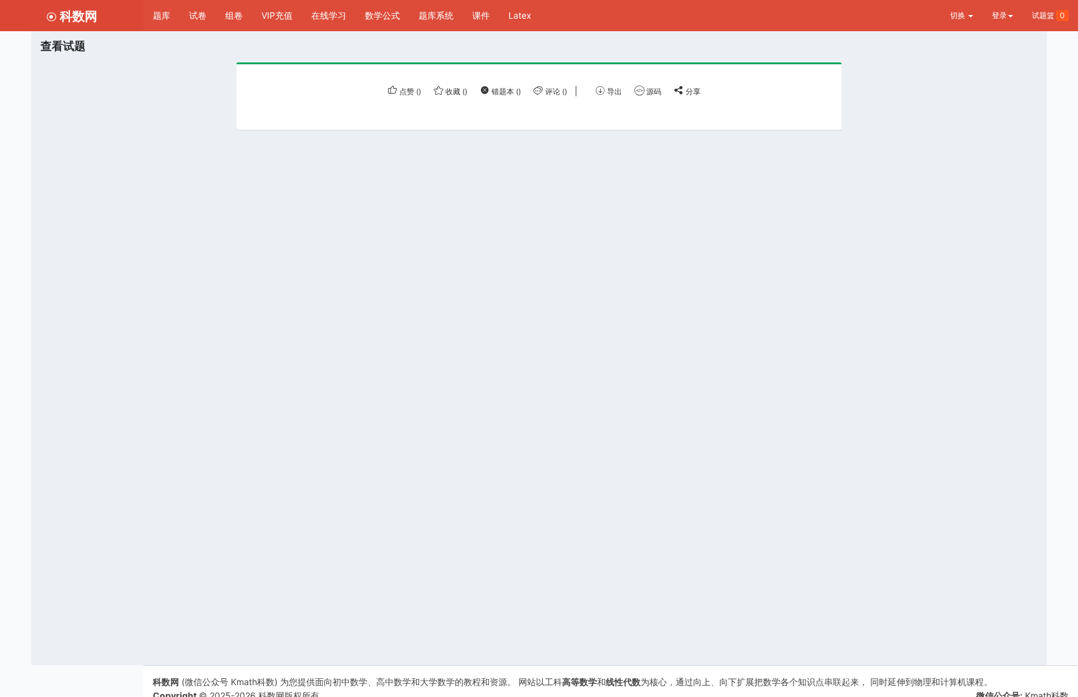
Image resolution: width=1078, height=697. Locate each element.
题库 (161, 15)
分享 (692, 91)
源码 (652, 91)
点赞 (409, 91)
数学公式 (382, 15)
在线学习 (328, 15)
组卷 (234, 15)
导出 (613, 91)
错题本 (505, 91)
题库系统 (436, 15)
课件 (481, 15)
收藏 (455, 91)
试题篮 (1048, 15)
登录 (999, 15)
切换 (958, 15)
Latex (520, 15)
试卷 (197, 15)
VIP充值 (277, 15)
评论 (555, 91)
